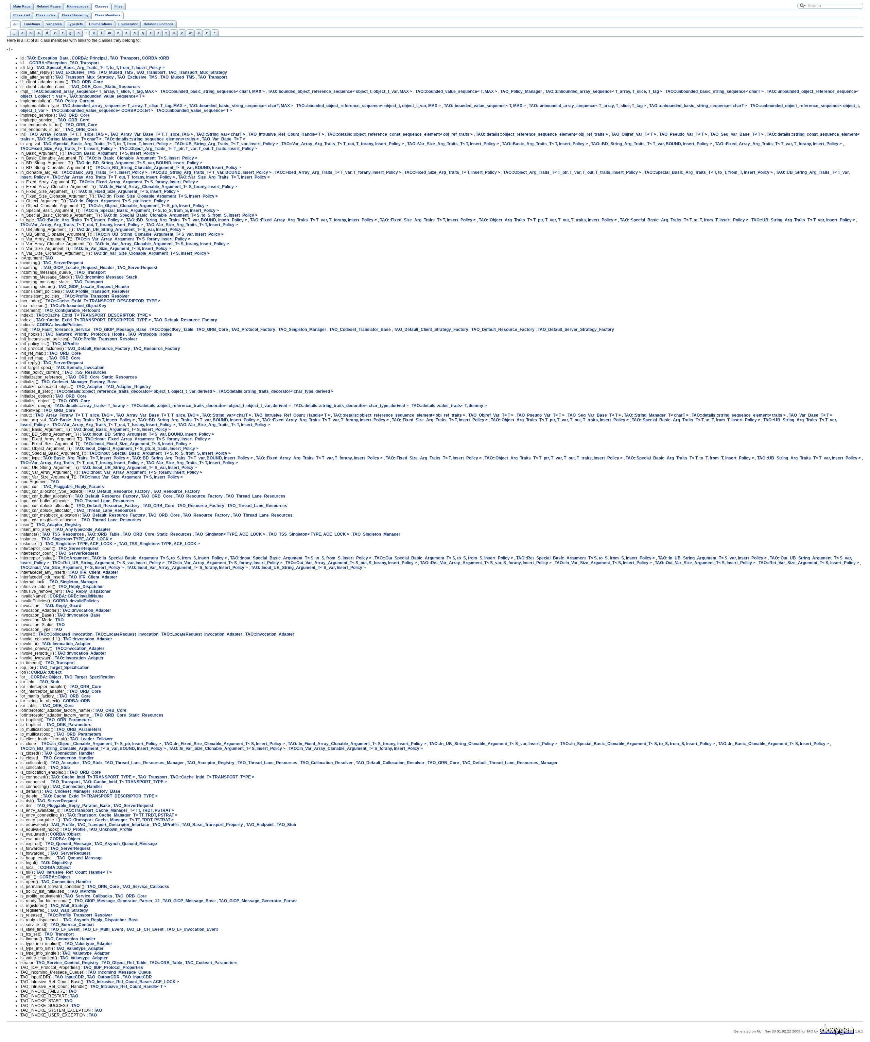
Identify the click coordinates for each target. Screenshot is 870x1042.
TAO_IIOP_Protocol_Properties (113, 967)
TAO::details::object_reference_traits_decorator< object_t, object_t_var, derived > (135, 391)
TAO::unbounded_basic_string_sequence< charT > (714, 91)
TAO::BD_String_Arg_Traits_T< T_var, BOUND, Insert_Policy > (651, 143)
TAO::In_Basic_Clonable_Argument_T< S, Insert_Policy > (142, 158)
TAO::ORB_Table (103, 534)
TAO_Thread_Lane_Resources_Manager (144, 762)
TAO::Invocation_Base (79, 615)
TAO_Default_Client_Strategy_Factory (431, 329)
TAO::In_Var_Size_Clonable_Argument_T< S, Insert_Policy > (151, 253)
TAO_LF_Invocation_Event (192, 929)
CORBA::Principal (89, 58)
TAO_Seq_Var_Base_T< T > (737, 134)
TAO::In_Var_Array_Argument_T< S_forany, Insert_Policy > (132, 239)
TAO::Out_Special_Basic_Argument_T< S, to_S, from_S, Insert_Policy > (444, 558)
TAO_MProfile (65, 343)
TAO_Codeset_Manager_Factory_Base (79, 382)
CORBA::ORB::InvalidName (77, 596)
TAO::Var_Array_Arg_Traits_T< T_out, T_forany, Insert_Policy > (342, 143)
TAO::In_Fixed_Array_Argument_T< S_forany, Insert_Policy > (139, 182)
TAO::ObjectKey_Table (171, 329)
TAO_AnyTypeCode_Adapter (82, 529)
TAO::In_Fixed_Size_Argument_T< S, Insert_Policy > (128, 191)
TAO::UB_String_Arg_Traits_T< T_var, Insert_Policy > (226, 143)
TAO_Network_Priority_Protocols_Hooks (85, 334)
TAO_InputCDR (69, 977)
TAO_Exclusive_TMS (75, 72)
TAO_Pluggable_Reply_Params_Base (73, 805)
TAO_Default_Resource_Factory (185, 320)
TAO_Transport (124, 58)
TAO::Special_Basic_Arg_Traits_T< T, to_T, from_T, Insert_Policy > (100, 67)
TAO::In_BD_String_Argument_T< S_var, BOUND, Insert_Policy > (139, 163)
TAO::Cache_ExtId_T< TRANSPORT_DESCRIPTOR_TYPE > (103, 301)
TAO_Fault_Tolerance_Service (61, 329)
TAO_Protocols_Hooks (150, 334)
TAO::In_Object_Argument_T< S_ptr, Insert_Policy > (119, 201)
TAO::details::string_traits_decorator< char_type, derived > (276, 391)
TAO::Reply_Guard (63, 605)
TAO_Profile (62, 824)
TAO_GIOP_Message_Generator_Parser (258, 900)
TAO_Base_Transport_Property (212, 824)
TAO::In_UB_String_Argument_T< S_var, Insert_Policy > (130, 229)
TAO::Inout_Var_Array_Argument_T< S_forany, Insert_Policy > (141, 472)
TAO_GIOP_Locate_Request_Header (78, 267)
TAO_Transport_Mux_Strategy (197, 72)
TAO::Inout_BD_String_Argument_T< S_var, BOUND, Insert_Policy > (148, 434)
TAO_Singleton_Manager (302, 329)
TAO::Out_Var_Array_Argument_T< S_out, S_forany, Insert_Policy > (351, 562)
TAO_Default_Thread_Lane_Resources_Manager (510, 762)
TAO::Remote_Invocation (80, 367)
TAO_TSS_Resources (85, 372)
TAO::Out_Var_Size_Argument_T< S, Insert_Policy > (705, 562)
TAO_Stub (49, 681)
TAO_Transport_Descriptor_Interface (113, 824)
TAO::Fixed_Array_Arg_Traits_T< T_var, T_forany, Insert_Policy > (778, 143)
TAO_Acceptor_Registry (210, 762)
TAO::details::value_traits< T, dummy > (449, 405)
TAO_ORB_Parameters (69, 720)
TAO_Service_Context (72, 924)
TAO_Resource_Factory (156, 348)
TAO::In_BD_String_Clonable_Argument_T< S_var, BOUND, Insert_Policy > (168, 167)
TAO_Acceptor (65, 762)
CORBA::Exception (48, 63)
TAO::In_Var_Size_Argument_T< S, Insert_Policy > (122, 248)
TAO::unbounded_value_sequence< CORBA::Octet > (102, 110)
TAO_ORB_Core (87, 82)
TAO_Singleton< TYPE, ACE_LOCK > (230, 534)
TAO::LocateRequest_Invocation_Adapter (201, 634)
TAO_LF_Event (65, 929)
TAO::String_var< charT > (220, 134)
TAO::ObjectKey (56, 862)
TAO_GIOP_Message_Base (119, 329)
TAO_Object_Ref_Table (124, 962)
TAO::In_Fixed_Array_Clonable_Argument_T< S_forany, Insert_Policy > (168, 186)
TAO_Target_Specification (64, 667)
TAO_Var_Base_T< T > (223, 139)
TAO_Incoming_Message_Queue (119, 972)
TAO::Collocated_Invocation (65, 634)
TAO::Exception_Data (48, 58)
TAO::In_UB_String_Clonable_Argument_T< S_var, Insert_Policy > (159, 234)
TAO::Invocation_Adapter (86, 610)
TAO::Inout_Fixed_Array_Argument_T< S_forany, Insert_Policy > (147, 439)
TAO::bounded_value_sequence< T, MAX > (456, 91)
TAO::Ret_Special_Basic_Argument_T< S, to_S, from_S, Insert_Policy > (585, 558)
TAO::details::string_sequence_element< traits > (152, 139)
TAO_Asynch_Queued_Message (125, 843)
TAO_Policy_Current (74, 101)
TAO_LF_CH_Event (144, 929)
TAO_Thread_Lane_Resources (255, 496)
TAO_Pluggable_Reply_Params (73, 486)
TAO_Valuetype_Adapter (88, 943)
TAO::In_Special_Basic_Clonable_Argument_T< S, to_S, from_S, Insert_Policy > (180, 215)
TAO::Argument (73, 558)
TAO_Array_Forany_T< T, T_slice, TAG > (68, 134)
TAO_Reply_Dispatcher (81, 586)
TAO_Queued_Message (68, 843)
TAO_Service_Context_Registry (67, 962)
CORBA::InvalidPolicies (60, 324)
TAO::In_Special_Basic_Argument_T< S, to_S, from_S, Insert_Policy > (151, 210)
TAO (49, 258)
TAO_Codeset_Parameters (211, 962)
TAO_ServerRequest (63, 262)
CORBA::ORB (155, 58)
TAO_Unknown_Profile (110, 829)
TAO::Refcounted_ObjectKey (78, 305)
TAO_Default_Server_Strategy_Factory (576, 329)
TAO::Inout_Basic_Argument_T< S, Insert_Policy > (122, 429)
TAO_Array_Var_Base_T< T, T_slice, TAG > (151, 134)
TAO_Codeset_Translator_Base (360, 329)
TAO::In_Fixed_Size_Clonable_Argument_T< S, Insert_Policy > (157, 196)
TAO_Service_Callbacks (145, 886)
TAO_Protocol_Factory (253, 329)
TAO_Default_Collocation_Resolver (390, 762)
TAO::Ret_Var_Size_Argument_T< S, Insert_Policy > (809, 562)
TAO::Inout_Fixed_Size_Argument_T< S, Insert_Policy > (137, 443)
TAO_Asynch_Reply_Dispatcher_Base (101, 920)
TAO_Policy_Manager (521, 91)
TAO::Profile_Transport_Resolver (97, 291)
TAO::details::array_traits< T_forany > (91, 405)
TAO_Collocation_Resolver (326, 762)
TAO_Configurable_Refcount (72, 310)
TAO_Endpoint (260, 824)
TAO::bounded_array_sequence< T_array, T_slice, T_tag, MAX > (95, 91)
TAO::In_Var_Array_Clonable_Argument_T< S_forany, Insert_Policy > (162, 243)
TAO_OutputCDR (103, 977)
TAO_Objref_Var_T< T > (633, 134)
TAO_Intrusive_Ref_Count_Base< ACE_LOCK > (132, 981)
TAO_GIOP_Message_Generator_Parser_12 (117, 900)
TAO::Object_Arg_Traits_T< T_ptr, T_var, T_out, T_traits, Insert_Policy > (188, 148)
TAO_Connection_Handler (69, 753)
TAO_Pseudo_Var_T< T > (683, 134)
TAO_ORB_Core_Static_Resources (105, 86)
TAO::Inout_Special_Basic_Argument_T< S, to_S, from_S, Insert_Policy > (160, 453)
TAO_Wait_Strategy (69, 905)
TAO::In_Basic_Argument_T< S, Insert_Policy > (113, 153)
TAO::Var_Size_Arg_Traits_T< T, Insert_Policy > (453, 143)
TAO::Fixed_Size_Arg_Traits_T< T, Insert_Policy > (68, 148)
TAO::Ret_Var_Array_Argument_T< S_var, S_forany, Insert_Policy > (486, 562)
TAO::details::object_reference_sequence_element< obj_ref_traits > (542, 134)
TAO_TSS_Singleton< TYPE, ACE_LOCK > (308, 534)
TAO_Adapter (89, 386)
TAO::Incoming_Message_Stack (106, 277)
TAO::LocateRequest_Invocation (126, 634)
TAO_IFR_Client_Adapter (94, 572)
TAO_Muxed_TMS (116, 72)
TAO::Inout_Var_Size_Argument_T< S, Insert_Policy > (131, 477)
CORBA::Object (46, 672)
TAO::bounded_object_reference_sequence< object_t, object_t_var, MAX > (340, 91)
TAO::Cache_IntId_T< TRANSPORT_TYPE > (93, 777)
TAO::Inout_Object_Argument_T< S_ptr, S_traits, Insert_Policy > (136, 448)
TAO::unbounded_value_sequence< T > (107, 96)
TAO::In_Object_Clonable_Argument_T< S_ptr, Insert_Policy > (148, 205)
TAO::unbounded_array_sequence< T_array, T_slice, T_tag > (603, 91)
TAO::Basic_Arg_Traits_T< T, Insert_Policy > (545, 143)
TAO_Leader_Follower (91, 739)
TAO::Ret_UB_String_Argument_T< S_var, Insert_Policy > (108, 562)
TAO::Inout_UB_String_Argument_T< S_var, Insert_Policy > (139, 467)
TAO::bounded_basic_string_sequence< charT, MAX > (212, 91)
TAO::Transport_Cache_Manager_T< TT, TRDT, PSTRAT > (119, 810)
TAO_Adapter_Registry (128, 386)
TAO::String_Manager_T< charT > (69, 139)
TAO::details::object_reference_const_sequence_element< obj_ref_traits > (400, 134)
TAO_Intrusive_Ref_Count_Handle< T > (286, 134)
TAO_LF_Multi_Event (103, 929)
